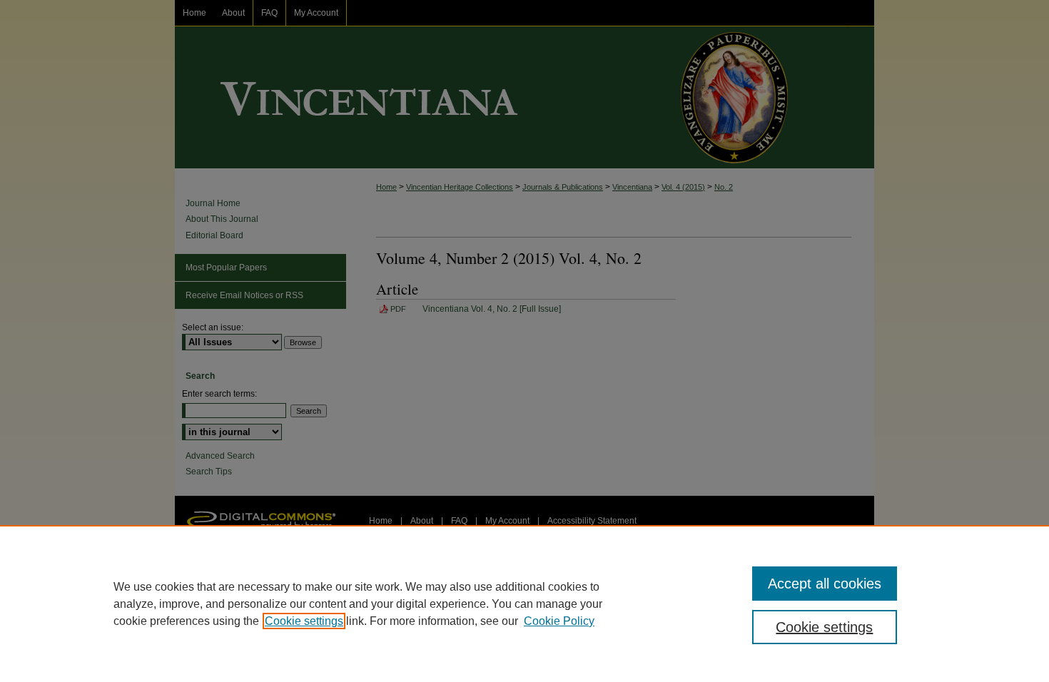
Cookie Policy (559, 621)
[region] (524, 603)
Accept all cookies (824, 583)
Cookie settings (304, 621)
